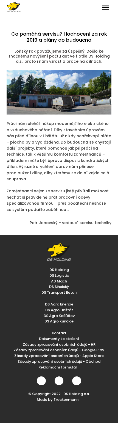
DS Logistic (59, 275)
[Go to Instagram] (59, 380)
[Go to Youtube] (76, 380)
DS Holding (59, 269)
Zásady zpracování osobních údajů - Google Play (59, 350)
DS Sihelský (59, 286)
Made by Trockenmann (57, 399)
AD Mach (59, 281)
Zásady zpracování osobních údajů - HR (59, 344)
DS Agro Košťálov (59, 315)
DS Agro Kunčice (59, 321)
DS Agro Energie (59, 304)
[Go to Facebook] (41, 380)
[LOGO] (14, 7)
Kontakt (59, 333)
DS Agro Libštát (59, 310)
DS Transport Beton (59, 292)
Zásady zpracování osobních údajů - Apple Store (59, 355)
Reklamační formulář (57, 367)
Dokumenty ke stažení (59, 338)
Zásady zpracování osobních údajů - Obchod (59, 361)
